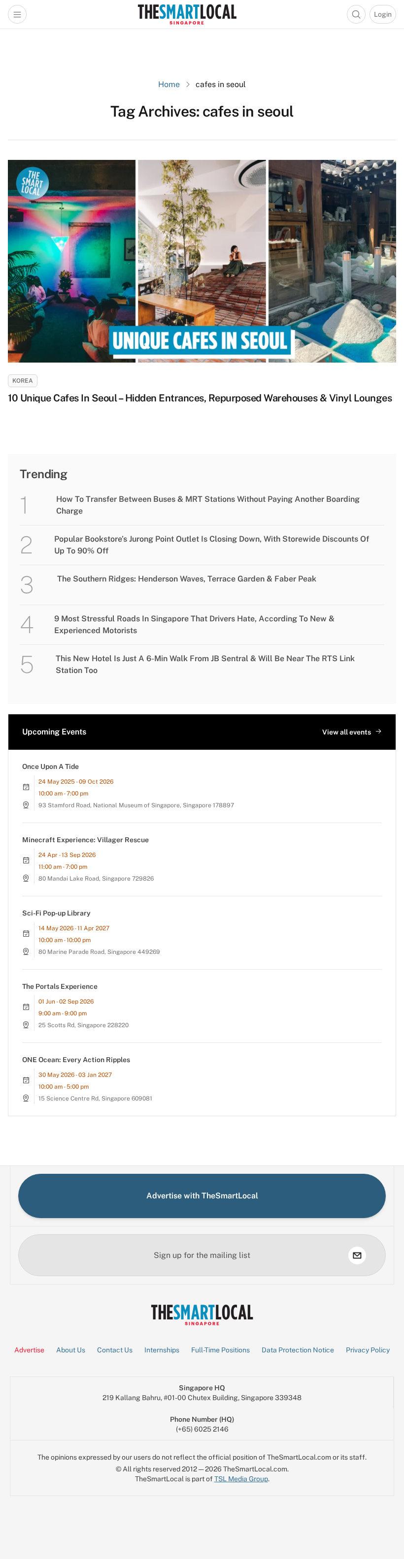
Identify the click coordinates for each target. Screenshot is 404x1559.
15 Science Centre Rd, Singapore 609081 (95, 1098)
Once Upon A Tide (50, 766)
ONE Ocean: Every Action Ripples (76, 1060)
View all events (346, 732)
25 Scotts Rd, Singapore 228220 (83, 1025)
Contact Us (115, 1350)
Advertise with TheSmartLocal (202, 1195)
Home (169, 84)
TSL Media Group (241, 1479)
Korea (22, 380)
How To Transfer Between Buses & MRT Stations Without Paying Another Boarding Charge (208, 505)
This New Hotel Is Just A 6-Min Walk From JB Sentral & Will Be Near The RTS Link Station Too (205, 664)
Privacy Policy (368, 1350)
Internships (161, 1350)
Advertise (29, 1350)
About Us (70, 1350)
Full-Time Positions (220, 1350)
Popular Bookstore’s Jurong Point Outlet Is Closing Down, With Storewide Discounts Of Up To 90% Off (211, 544)
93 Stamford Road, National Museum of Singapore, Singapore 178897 (136, 805)
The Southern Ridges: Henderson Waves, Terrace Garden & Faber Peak (186, 578)
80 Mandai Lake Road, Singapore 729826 (96, 878)
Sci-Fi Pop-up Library (56, 913)
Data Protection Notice (298, 1350)
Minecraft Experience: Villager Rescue (85, 840)
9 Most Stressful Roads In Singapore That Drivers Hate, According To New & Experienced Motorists (194, 624)
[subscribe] (357, 1255)
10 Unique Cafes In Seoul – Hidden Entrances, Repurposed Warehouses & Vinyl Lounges (200, 398)
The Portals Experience (60, 986)
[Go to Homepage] (186, 14)
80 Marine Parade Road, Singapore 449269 (99, 951)
